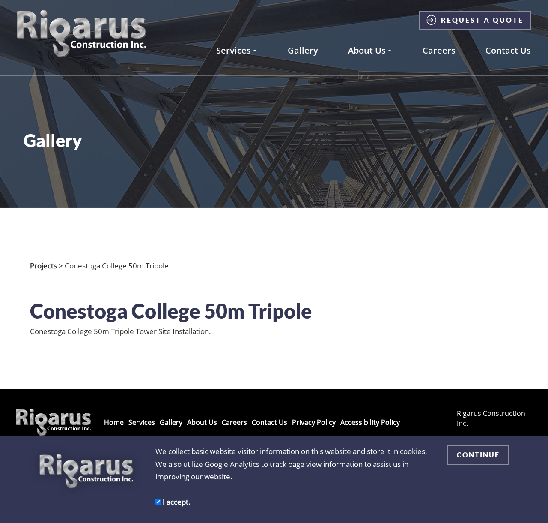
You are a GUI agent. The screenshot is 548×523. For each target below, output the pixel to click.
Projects (44, 265)
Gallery (303, 50)
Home (114, 422)
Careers (439, 50)
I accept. (176, 501)
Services (233, 50)
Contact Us (508, 50)
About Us (367, 50)
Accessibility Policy (370, 422)
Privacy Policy (314, 422)
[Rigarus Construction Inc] (81, 33)
